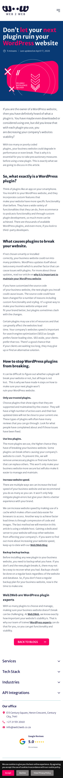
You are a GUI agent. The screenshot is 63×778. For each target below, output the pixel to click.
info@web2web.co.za (18, 727)
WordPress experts (40, 622)
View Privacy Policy (42, 773)
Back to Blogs (28, 642)
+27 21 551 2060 (15, 721)
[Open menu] (58, 10)
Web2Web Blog (38, 545)
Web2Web (33, 614)
